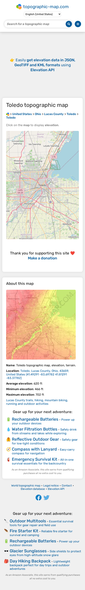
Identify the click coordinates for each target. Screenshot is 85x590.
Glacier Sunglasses (28, 550)
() (37, 374)
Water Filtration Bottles (34, 429)
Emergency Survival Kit (34, 459)
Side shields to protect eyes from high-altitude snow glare (45, 553)
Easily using (44, 65)
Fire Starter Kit (24, 530)
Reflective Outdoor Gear (35, 439)
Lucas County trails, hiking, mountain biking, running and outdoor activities (37, 402)
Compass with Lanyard (34, 449)
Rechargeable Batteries (35, 419)
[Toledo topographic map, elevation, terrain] (41, 325)
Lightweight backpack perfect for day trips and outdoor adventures (40, 565)
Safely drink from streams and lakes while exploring (44, 431)
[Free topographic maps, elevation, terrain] (7, 114)
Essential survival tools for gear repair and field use (41, 523)
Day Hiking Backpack (30, 560)
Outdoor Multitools (28, 520)
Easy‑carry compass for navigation (43, 451)
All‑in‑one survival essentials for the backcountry (43, 461)
